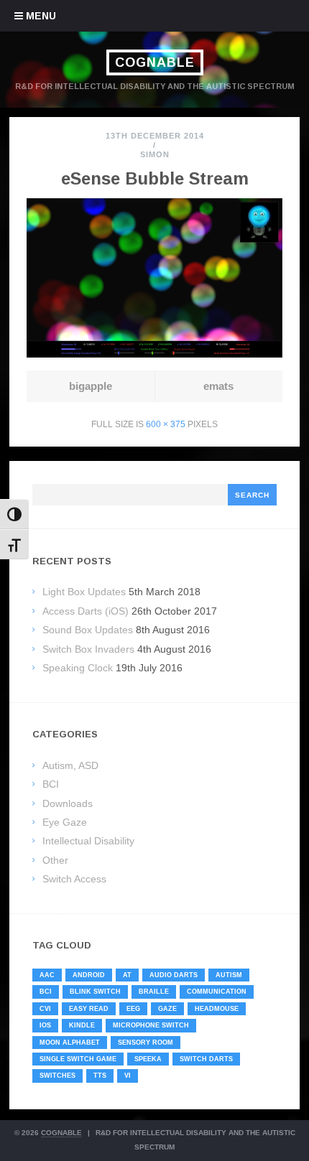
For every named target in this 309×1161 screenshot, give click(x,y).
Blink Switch (95, 991)
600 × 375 (165, 424)
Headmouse (217, 1008)
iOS (45, 1025)
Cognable (155, 62)
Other (55, 860)
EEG (133, 1008)
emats (218, 386)
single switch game (78, 1059)
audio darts (173, 975)
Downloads (67, 803)
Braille (154, 991)
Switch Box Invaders (88, 649)
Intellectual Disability (88, 841)
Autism (229, 975)
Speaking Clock (77, 667)
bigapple (90, 386)
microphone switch (151, 1025)
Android (89, 975)
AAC (47, 975)
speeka (148, 1059)
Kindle (82, 1025)
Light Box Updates (84, 591)
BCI (50, 784)
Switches (57, 1075)
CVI (45, 1008)
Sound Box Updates (87, 629)
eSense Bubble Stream (155, 178)
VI (127, 1075)
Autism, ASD (70, 765)
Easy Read (89, 1008)
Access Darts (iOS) (85, 611)
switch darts (206, 1059)
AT (127, 975)
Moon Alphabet (70, 1042)
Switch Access (74, 879)
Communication (216, 991)
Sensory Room (145, 1042)
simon (155, 154)
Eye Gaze (64, 822)
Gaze (167, 1008)
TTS (99, 1075)
